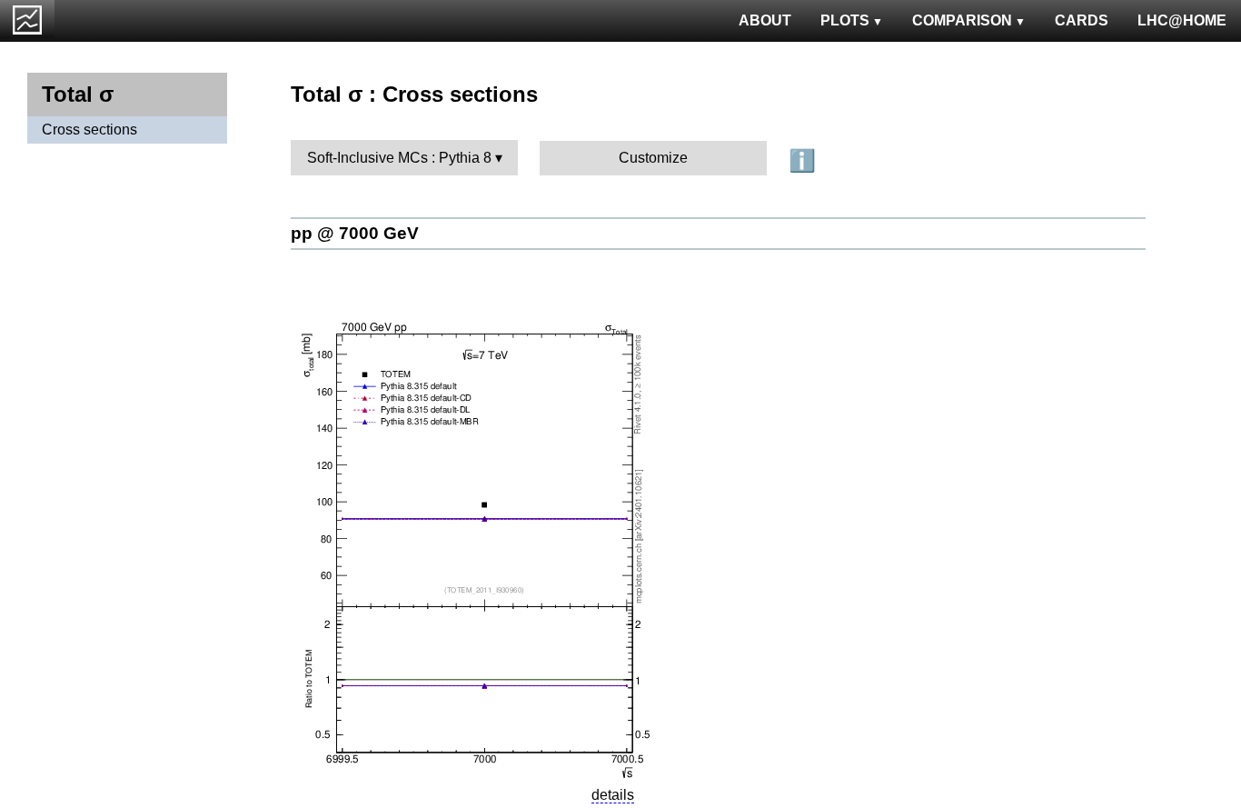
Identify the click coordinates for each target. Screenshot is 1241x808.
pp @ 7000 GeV (355, 233)
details (612, 795)
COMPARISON (962, 20)
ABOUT (765, 20)
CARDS (1081, 20)
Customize (653, 157)
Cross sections (89, 129)
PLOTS (844, 20)
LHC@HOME (1181, 20)
